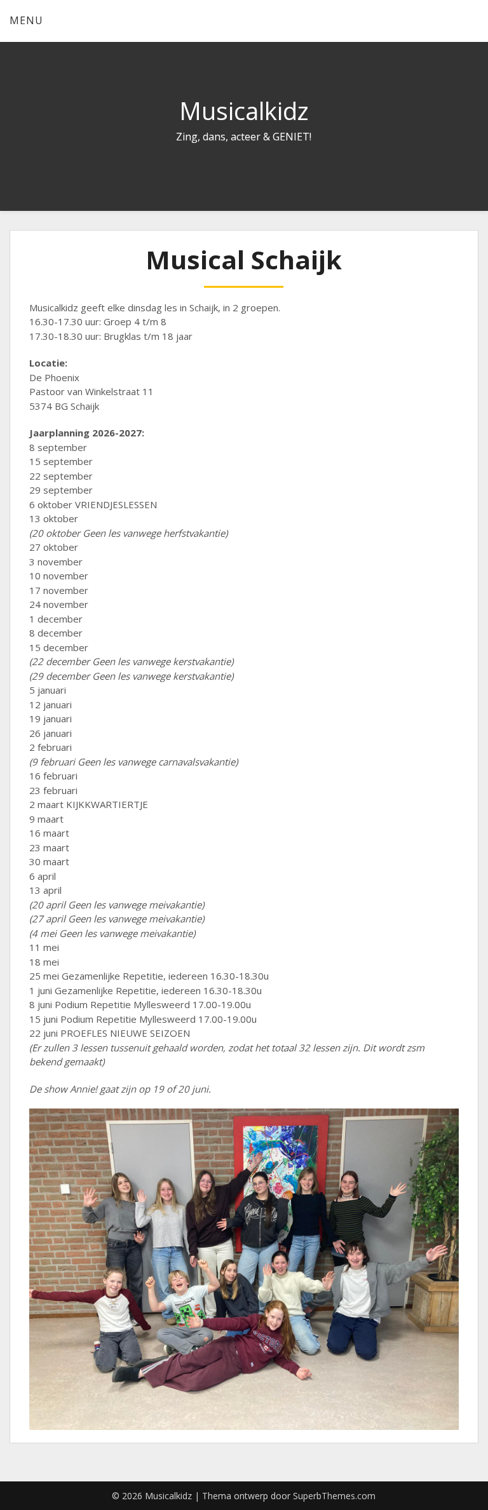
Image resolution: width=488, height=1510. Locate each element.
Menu (26, 20)
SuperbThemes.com (334, 1496)
